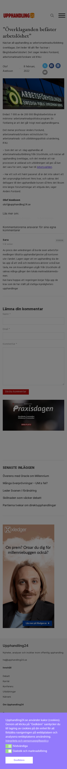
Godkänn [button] (19, 760)
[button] (48, 760)
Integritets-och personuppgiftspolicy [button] (27, 740)
